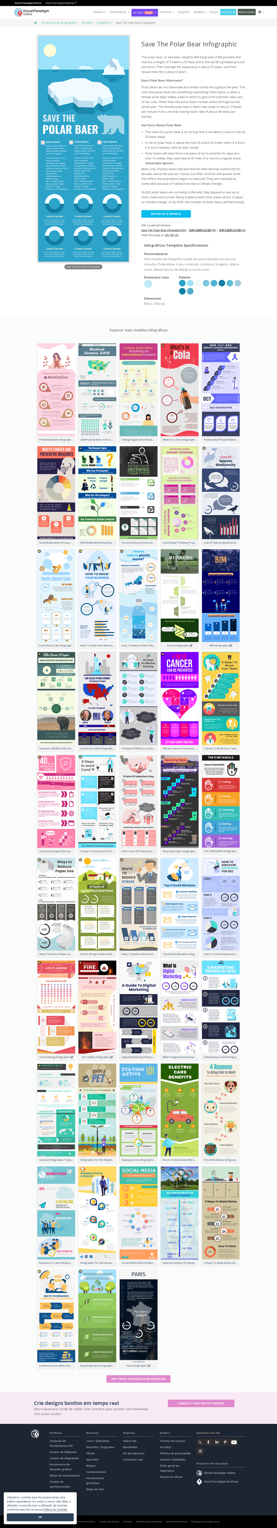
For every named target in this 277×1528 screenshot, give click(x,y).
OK (40, 1517)
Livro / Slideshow (97, 1441)
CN (176, 235)
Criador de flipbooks (63, 1452)
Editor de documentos (65, 1475)
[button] (119, 12)
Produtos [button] (98, 12)
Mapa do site (95, 1489)
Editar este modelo (166, 214)
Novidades (130, 1447)
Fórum (90, 1453)
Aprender (92, 1459)
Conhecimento (96, 1472)
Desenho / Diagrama (100, 1447)
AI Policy (165, 1447)
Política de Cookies (55, 1509)
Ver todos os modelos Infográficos (138, 1379)
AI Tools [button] (142, 12)
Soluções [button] (183, 12)
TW (172, 235)
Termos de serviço (172, 1441)
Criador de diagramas (64, 1458)
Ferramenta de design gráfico (59, 22)
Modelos (87, 22)
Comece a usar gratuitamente (201, 1403)
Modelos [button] (199, 12)
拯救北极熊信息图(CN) (232, 230)
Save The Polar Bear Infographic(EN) (163, 230)
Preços (214, 12)
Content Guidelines (173, 1459)
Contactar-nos (133, 1459)
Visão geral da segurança (205, 1521)
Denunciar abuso (171, 1477)
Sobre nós (129, 1441)
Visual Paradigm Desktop (60, 3)
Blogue (91, 1465)
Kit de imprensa (134, 1453)
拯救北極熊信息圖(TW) (202, 230)
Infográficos (104, 22)
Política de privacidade (175, 1453)
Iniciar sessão (247, 12)
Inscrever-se (228, 12)
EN (167, 235)
